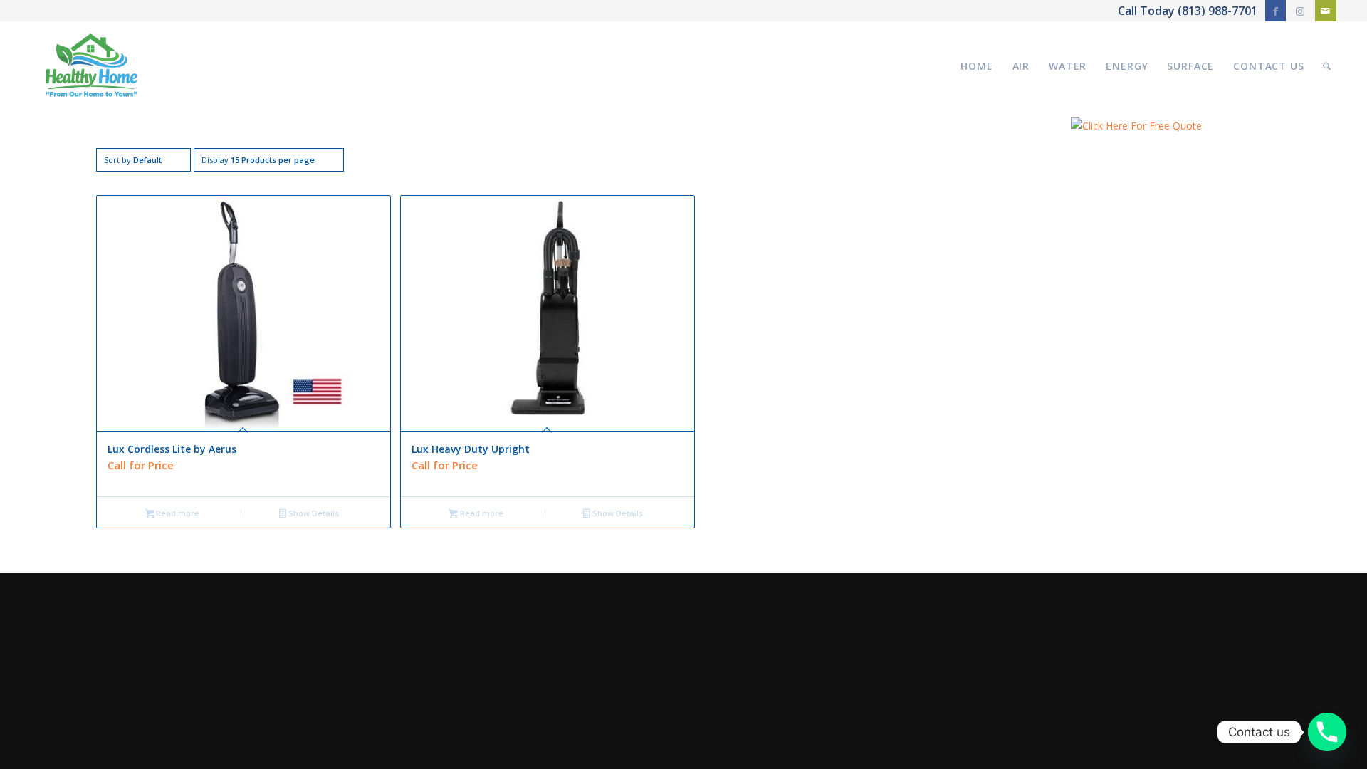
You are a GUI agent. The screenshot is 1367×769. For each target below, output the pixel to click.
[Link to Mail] (1325, 10)
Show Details (312, 513)
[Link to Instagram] (1300, 10)
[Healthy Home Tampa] (91, 65)
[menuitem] (976, 65)
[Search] (1327, 65)
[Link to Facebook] (1275, 10)
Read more (176, 513)
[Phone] (1327, 732)
